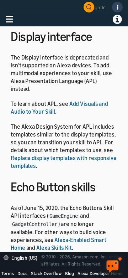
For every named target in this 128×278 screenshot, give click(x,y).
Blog (69, 273)
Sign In (98, 7)
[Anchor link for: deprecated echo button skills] (101, 186)
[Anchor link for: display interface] (98, 35)
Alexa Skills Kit (53, 247)
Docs (22, 273)
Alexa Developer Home (100, 273)
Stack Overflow (46, 273)
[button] (22, 257)
